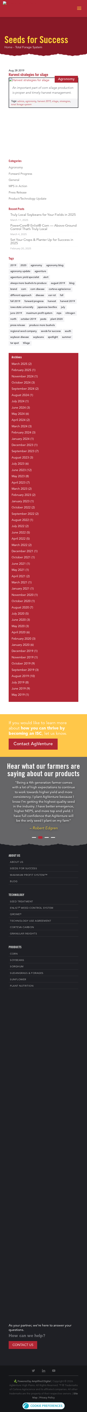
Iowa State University (21, 307)
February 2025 (21, 370)
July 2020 (18, 613)
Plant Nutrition (21, 986)
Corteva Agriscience (60, 289)
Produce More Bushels (42, 325)
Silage (55, 101)
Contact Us (22, 1345)
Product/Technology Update (27, 198)
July (63, 307)
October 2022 (21, 507)
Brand (13, 289)
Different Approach (20, 295)
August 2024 (20, 395)
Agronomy (66, 79)
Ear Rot (52, 295)
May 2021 (18, 569)
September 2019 (23, 670)
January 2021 (21, 588)
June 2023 (19, 470)
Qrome (15, 914)
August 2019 (58, 283)
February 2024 (21, 432)
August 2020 (20, 607)
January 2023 (21, 501)
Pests (43, 319)
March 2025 (19, 364)
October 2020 (21, 601)
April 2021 (19, 576)
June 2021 (19, 563)
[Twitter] (33, 1370)
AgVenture (40, 271)
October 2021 (21, 557)
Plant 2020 (56, 319)
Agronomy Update (20, 271)
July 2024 (18, 401)
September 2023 (23, 451)
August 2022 (20, 520)
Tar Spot (14, 343)
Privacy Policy (47, 1397)
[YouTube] (53, 1370)
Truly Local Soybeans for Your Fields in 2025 (43, 215)
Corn (23, 289)
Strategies (65, 101)
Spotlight (53, 337)
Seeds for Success (51, 331)
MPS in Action (18, 186)
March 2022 (19, 545)
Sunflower (18, 979)
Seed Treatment (21, 901)
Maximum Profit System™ (28, 875)
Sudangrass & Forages (27, 973)
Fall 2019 (15, 301)
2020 (23, 265)
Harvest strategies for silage (28, 75)
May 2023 (18, 476)
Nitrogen (70, 313)
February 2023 (21, 495)
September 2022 (23, 513)
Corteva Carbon (22, 927)
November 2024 (23, 376)
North (13, 319)
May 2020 (18, 626)
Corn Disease (37, 289)
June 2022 (19, 532)
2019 (13, 265)
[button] (43, 1408)
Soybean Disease (19, 337)
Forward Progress (20, 173)
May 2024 (18, 413)
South (68, 331)
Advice (20, 101)
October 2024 (21, 382)
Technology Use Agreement (30, 921)
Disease (40, 295)
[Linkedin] (43, 1370)
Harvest (52, 301)
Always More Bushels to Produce (28, 283)
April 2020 (19, 632)
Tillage (26, 343)
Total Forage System (21, 104)
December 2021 (22, 551)
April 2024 (19, 420)
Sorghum (17, 966)
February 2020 (21, 638)
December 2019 (22, 651)
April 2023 (19, 482)
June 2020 (19, 619)
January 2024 (21, 438)
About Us (16, 862)
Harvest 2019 (44, 101)
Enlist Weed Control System (31, 908)
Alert (45, 277)
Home (8, 47)
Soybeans (38, 337)
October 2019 (28, 319)
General (14, 180)
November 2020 (23, 595)
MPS (59, 313)
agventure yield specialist (24, 277)
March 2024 (19, 426)
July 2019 (18, 682)
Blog (71, 283)
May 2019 (18, 694)
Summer (66, 337)
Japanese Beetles (47, 307)
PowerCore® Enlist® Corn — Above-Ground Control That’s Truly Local (43, 227)
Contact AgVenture (33, 744)
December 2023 (22, 445)
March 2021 (19, 582)
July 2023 (18, 463)
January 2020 (21, 644)
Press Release (18, 192)
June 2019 (16, 313)
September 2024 (23, 388)
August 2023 (20, 457)
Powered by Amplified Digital (34, 1381)
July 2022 (18, 526)
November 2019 (23, 657)
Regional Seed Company (23, 331)
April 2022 (19, 538)
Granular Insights (23, 933)
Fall (61, 295)
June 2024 (19, 407)
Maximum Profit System (39, 313)
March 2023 (19, 488)
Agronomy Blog (54, 265)
